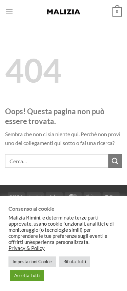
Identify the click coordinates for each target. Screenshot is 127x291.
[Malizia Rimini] (63, 12)
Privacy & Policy (26, 248)
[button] (9, 11)
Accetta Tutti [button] (27, 275)
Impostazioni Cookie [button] (32, 261)
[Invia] (115, 160)
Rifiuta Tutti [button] (74, 261)
